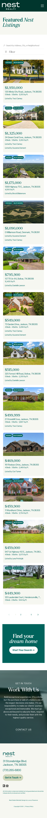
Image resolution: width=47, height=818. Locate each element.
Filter (11, 51)
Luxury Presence (33, 800)
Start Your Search (22, 650)
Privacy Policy (29, 806)
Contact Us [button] (23, 729)
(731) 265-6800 (12, 770)
